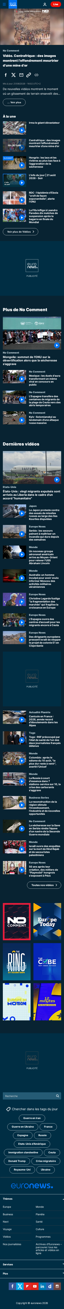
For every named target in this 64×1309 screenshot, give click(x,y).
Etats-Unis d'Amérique (32, 1143)
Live (55, 4)
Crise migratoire (46, 1161)
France (48, 1126)
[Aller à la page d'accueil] (13, 4)
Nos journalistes (12, 1244)
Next (6, 1221)
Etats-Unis (9, 486)
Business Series (39, 797)
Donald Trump (17, 1161)
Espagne (22, 1135)
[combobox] (32, 1095)
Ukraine (45, 1169)
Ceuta (52, 1152)
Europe (7, 1206)
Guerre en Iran (32, 1118)
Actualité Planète (39, 712)
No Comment (11, 352)
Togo (32, 732)
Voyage (7, 1229)
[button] (20, 231)
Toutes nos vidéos (42, 885)
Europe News (37, 526)
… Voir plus (14, 102)
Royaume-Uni (22, 1169)
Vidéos (7, 1236)
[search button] (57, 1095)
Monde (33, 547)
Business (8, 1214)
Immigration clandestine (23, 1152)
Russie (42, 1135)
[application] (32, 27)
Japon (33, 505)
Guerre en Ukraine (23, 1126)
